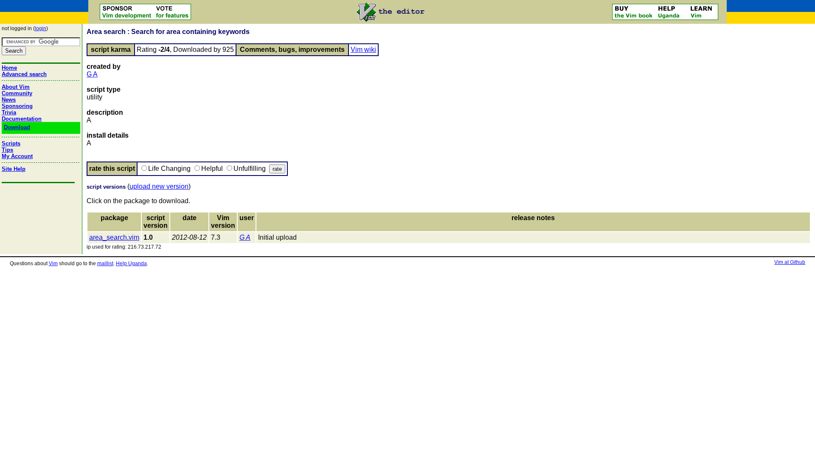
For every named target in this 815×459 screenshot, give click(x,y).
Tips (7, 150)
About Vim (16, 87)
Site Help (13, 169)
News (9, 99)
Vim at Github (789, 262)
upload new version (158, 186)
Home (9, 68)
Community (17, 93)
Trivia (9, 112)
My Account (17, 156)
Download (17, 127)
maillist (105, 263)
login (40, 28)
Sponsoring (17, 106)
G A (92, 74)
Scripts (11, 143)
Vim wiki (363, 49)
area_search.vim (114, 237)
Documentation (22, 119)
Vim (53, 263)
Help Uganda (131, 263)
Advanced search (24, 74)
